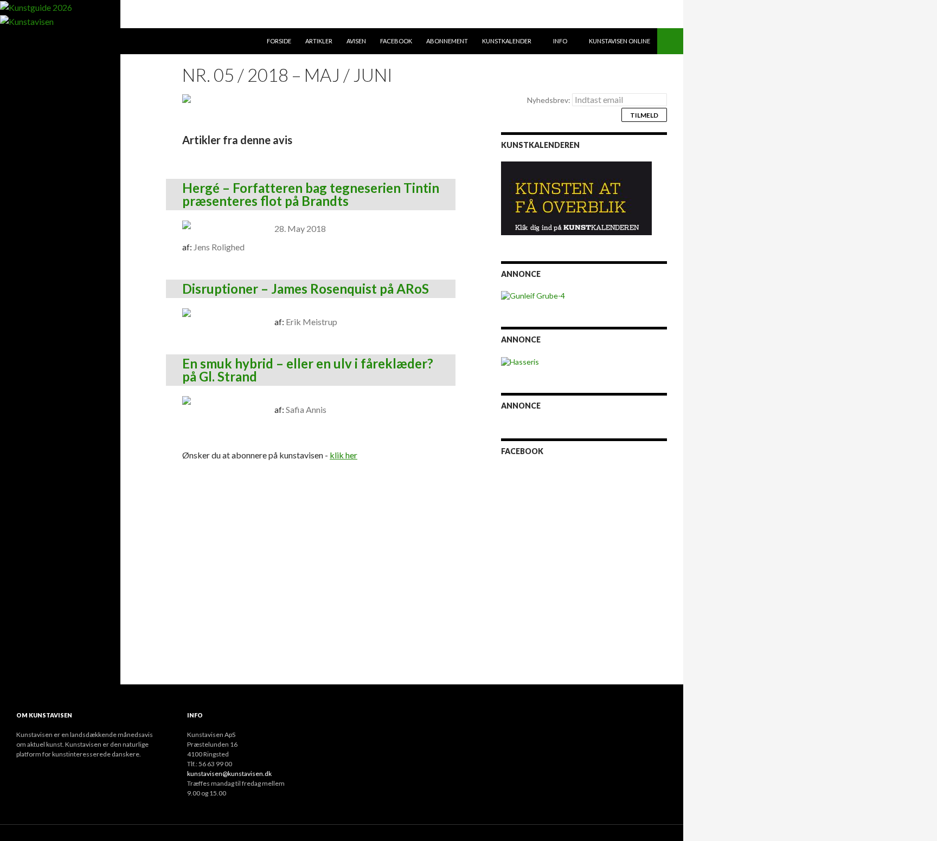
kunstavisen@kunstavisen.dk (229, 773)
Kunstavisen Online (619, 40)
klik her (343, 455)
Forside (279, 40)
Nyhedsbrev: (549, 100)
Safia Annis (306, 409)
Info (560, 40)
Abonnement (447, 40)
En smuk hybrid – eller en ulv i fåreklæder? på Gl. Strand (307, 369)
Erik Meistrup (311, 321)
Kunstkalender (506, 40)
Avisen (356, 40)
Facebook (396, 40)
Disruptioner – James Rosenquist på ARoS (305, 288)
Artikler (318, 40)
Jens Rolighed (219, 247)
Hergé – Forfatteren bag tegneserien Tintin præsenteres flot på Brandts (310, 194)
